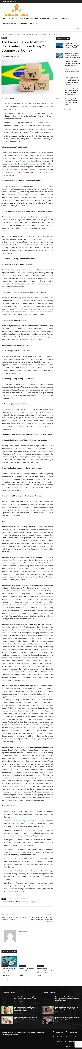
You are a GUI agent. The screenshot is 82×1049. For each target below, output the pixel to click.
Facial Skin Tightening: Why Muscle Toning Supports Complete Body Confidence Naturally (25, 1009)
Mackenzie (9, 56)
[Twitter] (54, 1042)
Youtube (67, 1046)
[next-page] (6, 979)
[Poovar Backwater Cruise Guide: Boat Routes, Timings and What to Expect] (48, 1010)
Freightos (33, 901)
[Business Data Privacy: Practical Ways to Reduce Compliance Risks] (27, 961)
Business (9, 34)
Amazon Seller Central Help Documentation (21, 821)
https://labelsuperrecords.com (27, 935)
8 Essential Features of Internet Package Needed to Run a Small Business (42, 919)
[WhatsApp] (66, 1042)
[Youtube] (61, 1046)
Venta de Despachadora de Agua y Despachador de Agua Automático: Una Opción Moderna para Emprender (72, 80)
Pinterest (73, 1037)
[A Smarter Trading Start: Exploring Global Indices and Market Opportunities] (9, 961)
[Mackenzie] (2, 56)
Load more (67, 109)
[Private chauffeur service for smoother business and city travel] (48, 1020)
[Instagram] (67, 1032)
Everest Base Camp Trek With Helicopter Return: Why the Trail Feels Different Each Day (67, 998)
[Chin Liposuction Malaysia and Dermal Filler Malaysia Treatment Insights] (7, 1020)
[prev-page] (2, 979)
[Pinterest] (66, 1037)
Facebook (59, 1032)
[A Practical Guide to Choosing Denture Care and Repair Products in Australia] (7, 1000)
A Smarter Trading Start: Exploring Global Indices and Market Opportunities (72, 55)
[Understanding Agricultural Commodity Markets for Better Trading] (45, 961)
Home (3, 34)
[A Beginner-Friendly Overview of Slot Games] (59, 71)
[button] (78, 28)
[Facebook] (53, 1032)
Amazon (7, 811)
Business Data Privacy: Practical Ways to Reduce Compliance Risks (72, 63)
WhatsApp (72, 1042)
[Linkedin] (54, 1037)
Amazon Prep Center (28, 161)
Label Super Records (9, 1035)
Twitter (59, 1042)
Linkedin (60, 1037)
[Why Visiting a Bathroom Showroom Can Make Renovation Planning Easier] (59, 100)
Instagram (73, 1032)
